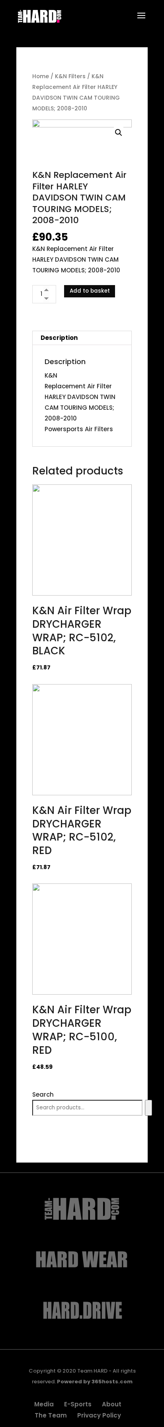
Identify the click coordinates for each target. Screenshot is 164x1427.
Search (43, 1094)
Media (44, 1404)
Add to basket (90, 291)
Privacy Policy (99, 1415)
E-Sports (78, 1404)
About (111, 1404)
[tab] (82, 338)
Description (59, 338)
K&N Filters (70, 76)
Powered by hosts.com (95, 1381)
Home (40, 76)
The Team (51, 1415)
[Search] (148, 1108)
